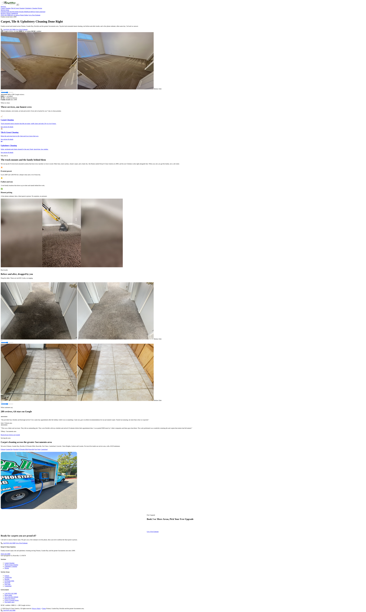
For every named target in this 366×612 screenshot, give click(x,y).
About (8, 13)
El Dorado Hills (22, 11)
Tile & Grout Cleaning (17, 8)
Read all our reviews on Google (10, 435)
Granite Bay (9, 11)
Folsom (3, 11)
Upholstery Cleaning (31, 8)
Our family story (9, 602)
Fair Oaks (35, 11)
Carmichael (41, 11)
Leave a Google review (12, 600)
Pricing (40, 8)
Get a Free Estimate (34, 15)
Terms (44, 608)
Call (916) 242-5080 (11, 593)
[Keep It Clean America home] (8, 4)
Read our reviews (10, 598)
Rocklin (15, 11)
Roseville (30, 11)
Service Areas (5, 10)
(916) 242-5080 (10, 15)
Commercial (14, 13)
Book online (8, 595)
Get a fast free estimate (11, 597)
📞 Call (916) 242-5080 (8, 29)
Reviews (3, 13)
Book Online (24, 15)
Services (3, 6)
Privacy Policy (36, 608)
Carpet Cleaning (6, 8)
